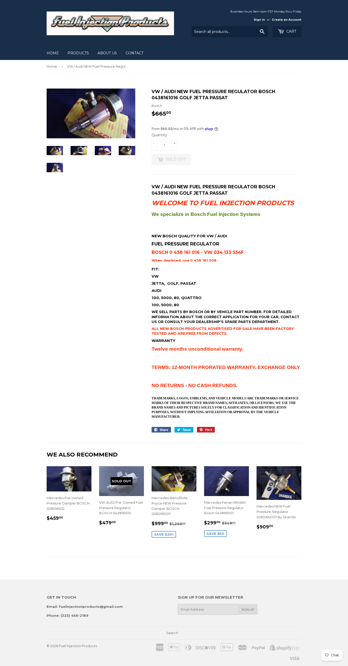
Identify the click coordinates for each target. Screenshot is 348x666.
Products (78, 53)
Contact (134, 53)
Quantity (159, 135)
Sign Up (248, 609)
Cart (290, 31)
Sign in (259, 19)
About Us (107, 53)
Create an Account (286, 19)
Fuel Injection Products (78, 646)
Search (172, 633)
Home (53, 53)
